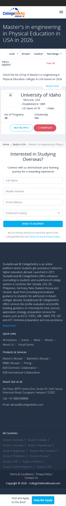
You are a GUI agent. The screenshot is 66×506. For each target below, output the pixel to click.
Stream (25, 53)
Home (6, 144)
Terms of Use (36, 236)
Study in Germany (13, 445)
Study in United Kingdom (17, 466)
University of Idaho (41, 95)
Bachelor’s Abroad (37, 358)
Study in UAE (10, 461)
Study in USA (19, 144)
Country (38, 53)
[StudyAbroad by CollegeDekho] (14, 11)
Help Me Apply (21, 127)
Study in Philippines (14, 456)
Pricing (27, 363)
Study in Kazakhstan (40, 445)
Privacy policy (43, 474)
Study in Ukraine (31, 461)
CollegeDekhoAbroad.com (44, 483)
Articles (49, 340)
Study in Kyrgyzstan (14, 450)
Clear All (50, 63)
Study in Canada (37, 440)
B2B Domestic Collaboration (19, 368)
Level (11, 53)
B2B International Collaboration (21, 372)
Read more (52, 86)
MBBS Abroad (11, 363)
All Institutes (10, 340)
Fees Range (53, 53)
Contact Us (31, 477)
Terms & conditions (21, 474)
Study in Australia (13, 440)
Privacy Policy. (53, 236)
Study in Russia (39, 456)
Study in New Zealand (42, 450)
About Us (8, 345)
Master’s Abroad (12, 358)
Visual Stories (26, 345)
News (37, 340)
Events (25, 340)
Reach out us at (12, 381)
